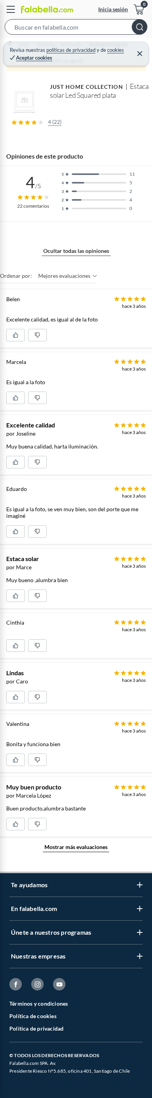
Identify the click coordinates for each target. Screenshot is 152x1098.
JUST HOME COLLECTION (86, 86)
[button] (76, 28)
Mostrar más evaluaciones (76, 847)
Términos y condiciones (38, 1003)
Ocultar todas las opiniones (76, 250)
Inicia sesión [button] (113, 9)
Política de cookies (33, 1016)
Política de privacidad (36, 1028)
